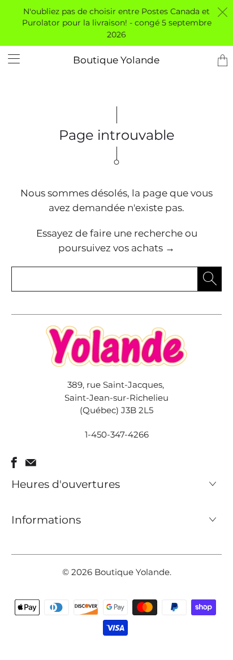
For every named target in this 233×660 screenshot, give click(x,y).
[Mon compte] (10, 59)
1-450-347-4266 (117, 434)
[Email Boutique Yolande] (30, 462)
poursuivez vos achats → (116, 248)
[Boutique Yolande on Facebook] (14, 462)
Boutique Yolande (116, 60)
